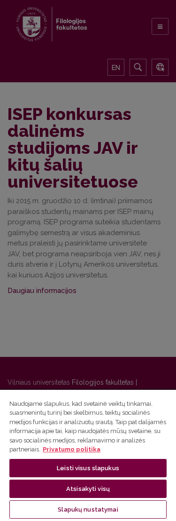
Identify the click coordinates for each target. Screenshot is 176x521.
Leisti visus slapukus (88, 468)
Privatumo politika (71, 449)
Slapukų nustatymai (88, 509)
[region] (88, 455)
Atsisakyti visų (88, 488)
